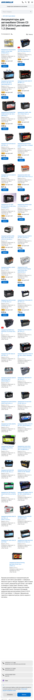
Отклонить (10, 694)
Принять (24, 694)
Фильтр (31, 34)
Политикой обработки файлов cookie (15, 689)
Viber (6, 680)
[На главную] (7, 2)
